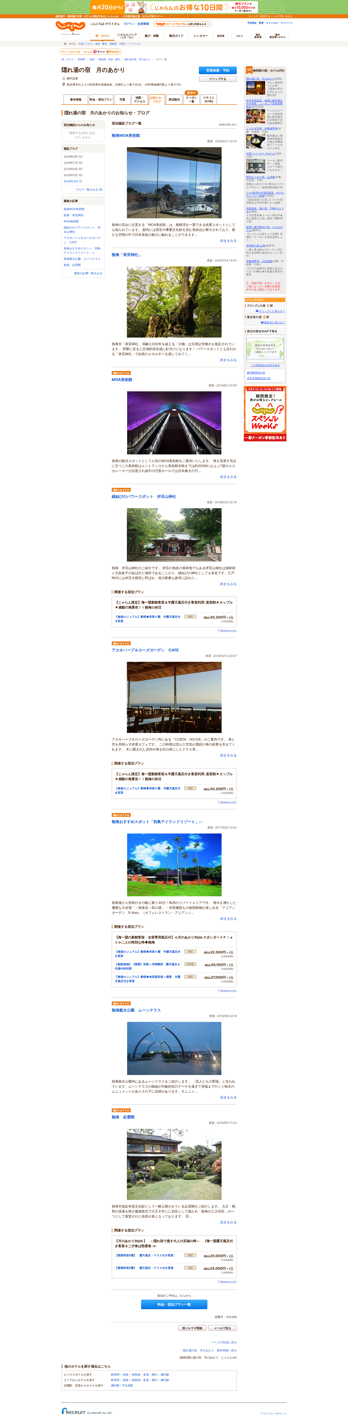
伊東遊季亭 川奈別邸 (259, 261)
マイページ (286, 22)
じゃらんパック (127, 36)
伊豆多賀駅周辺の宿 (258, 378)
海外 (258, 35)
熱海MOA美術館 (74, 209)
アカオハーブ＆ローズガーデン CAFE (145, 650)
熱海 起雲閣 (72, 265)
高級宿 (113, 43)
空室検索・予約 (217, 70)
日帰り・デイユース (130, 43)
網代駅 (165, 1374)
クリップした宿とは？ (272, 311)
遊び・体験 (152, 35)
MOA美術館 (71, 221)
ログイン (129, 23)
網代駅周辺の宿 (256, 372)
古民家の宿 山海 (255, 245)
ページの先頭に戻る (224, 1342)
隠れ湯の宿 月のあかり (138, 59)
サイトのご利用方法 (259, 16)
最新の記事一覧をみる (88, 273)
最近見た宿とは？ (274, 322)
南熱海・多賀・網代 (109, 59)
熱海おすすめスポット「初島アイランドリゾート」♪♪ (157, 821)
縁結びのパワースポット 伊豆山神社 (144, 496)
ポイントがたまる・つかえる (77, 51)
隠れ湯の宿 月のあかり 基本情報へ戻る (210, 1350)
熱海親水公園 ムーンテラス (82, 259)
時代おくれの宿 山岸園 (260, 177)
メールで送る (222, 1328)
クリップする (217, 79)
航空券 (220, 35)
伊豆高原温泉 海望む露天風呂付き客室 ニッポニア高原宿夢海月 (264, 103)
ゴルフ (239, 35)
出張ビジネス (85, 43)
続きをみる (228, 240)
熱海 (91, 59)
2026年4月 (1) (73, 181)
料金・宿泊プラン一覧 (174, 1304)
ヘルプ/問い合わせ (282, 16)
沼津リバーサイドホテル (260, 153)
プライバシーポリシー (273, 1413)
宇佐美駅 (127, 1385)
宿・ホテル (67, 59)
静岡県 (81, 59)
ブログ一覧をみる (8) (89, 189)
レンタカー (201, 35)
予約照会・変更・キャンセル (262, 22)
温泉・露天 (101, 43)
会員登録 (143, 23)
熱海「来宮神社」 (75, 215)
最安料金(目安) (229, 630)
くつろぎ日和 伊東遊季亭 (261, 128)
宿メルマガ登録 (192, 1328)
